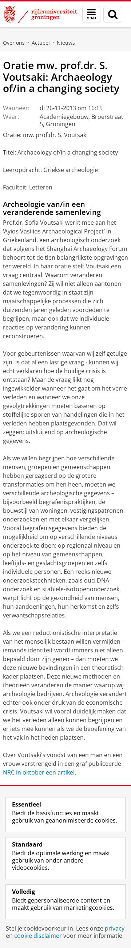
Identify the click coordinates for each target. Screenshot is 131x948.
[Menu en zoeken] (91, 14)
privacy (114, 928)
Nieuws (66, 42)
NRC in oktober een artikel (39, 772)
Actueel (41, 42)
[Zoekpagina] (113, 14)
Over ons (14, 42)
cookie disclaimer (38, 935)
